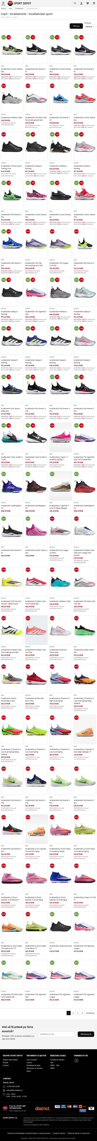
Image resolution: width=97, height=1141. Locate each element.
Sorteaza (87, 23)
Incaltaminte (19, 8)
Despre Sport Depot (10, 1060)
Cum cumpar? (32, 1060)
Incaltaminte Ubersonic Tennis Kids (58, 651)
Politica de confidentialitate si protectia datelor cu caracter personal (28, 1133)
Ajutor (29, 1071)
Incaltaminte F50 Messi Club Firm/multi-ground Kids (36, 118)
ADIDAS (3, 114)
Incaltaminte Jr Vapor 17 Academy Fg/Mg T (58, 458)
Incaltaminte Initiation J (58, 166)
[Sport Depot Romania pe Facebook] (76, 1060)
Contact (6, 1065)
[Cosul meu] (94, 3)
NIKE (2, 66)
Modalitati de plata (33, 1065)
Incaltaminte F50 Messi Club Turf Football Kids (11, 995)
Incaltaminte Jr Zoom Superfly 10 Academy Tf (10, 898)
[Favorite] (88, 3)
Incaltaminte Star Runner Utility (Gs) (10, 409)
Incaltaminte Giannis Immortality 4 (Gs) (8, 699)
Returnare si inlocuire (35, 1068)
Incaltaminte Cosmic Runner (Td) (84, 215)
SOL (52, 1062)
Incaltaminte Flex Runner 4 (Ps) (11, 215)
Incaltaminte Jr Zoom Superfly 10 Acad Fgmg (34, 898)
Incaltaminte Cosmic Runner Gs (60, 215)
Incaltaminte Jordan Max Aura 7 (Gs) (34, 699)
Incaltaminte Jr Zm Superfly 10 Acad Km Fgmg (35, 850)
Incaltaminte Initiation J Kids (11, 117)
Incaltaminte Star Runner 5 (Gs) (84, 801)
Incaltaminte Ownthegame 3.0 (11, 506)
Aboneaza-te (86, 1034)
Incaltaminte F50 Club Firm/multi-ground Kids (34, 264)
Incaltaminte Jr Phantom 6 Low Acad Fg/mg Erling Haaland (84, 700)
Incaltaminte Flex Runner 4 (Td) (35, 409)
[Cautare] (75, 3)
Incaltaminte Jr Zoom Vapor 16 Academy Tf (35, 947)
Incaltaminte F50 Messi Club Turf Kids (84, 602)
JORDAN (28, 695)
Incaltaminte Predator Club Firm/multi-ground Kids (11, 651)
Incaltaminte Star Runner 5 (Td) (11, 801)
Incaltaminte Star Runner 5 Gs (84, 70)
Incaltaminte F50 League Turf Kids (58, 264)
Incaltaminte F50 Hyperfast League (84, 947)
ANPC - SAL (54, 1065)
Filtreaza (76, 26)
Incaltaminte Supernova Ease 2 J (60, 947)
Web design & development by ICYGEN (62, 1138)
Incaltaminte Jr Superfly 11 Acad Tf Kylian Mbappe (59, 506)
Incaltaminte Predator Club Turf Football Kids (35, 602)
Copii (10, 8)
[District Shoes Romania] (42, 1108)
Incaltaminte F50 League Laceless (58, 551)
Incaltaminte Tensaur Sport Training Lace (11, 167)
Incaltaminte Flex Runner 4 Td (84, 264)
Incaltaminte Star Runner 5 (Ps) (11, 264)
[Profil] (81, 3)
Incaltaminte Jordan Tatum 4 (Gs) (36, 551)
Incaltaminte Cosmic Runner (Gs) (11, 70)
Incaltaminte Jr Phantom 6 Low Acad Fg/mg (35, 750)
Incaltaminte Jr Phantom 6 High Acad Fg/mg (59, 699)
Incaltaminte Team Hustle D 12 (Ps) (11, 458)
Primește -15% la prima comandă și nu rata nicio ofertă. (18, 1032)
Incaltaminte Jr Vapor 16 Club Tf (85, 898)
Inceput (3, 8)
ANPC (52, 1068)
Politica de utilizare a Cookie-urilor (79, 1133)
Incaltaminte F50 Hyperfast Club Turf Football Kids (84, 458)
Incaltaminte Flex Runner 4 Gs (11, 551)
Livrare (29, 1062)
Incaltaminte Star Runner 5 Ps (35, 70)
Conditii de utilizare (57, 1060)
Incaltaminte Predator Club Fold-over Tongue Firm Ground (84, 552)
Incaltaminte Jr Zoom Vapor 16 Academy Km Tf (11, 947)
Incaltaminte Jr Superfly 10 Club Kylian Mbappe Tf (84, 750)
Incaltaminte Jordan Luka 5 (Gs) (84, 651)
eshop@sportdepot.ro (14, 1090)
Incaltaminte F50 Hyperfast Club (35, 312)
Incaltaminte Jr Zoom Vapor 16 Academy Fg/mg (60, 850)
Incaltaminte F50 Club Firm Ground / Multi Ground (11, 602)
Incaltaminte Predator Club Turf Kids (35, 651)
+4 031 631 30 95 (13, 1086)
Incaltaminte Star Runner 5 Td (59, 118)
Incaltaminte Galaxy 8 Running (33, 167)
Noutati (5, 1062)
